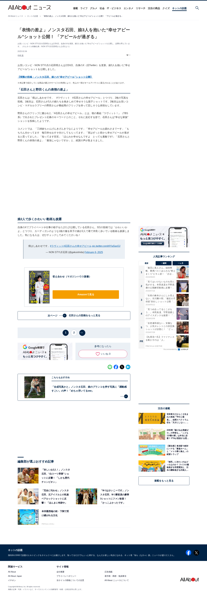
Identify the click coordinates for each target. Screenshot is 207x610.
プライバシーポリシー (66, 576)
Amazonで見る (85, 294)
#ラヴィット (56, 246)
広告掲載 (108, 572)
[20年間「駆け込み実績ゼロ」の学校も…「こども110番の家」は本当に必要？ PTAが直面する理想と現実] (177, 434)
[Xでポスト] (122, 367)
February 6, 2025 (94, 252)
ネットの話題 (179, 8)
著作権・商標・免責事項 (115, 576)
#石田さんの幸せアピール (77, 246)
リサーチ (140, 8)
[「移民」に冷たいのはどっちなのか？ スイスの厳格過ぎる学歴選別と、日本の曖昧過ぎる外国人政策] (177, 465)
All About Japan (15, 576)
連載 (75, 8)
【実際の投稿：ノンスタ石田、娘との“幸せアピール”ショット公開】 (55, 77)
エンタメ (128, 8)
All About (12, 572)
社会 (102, 8)
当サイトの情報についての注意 (70, 580)
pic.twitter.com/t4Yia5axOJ (106, 246)
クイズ (166, 8)
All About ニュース (15, 16)
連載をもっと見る (164, 480)
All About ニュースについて (117, 580)
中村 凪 (20, 55)
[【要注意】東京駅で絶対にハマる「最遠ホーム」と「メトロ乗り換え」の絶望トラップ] (177, 450)
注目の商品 (154, 8)
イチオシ (12, 580)
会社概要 (60, 572)
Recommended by (170, 349)
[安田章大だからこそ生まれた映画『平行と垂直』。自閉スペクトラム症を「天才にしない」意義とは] (177, 418)
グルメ (93, 8)
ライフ (84, 8)
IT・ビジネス (114, 8)
